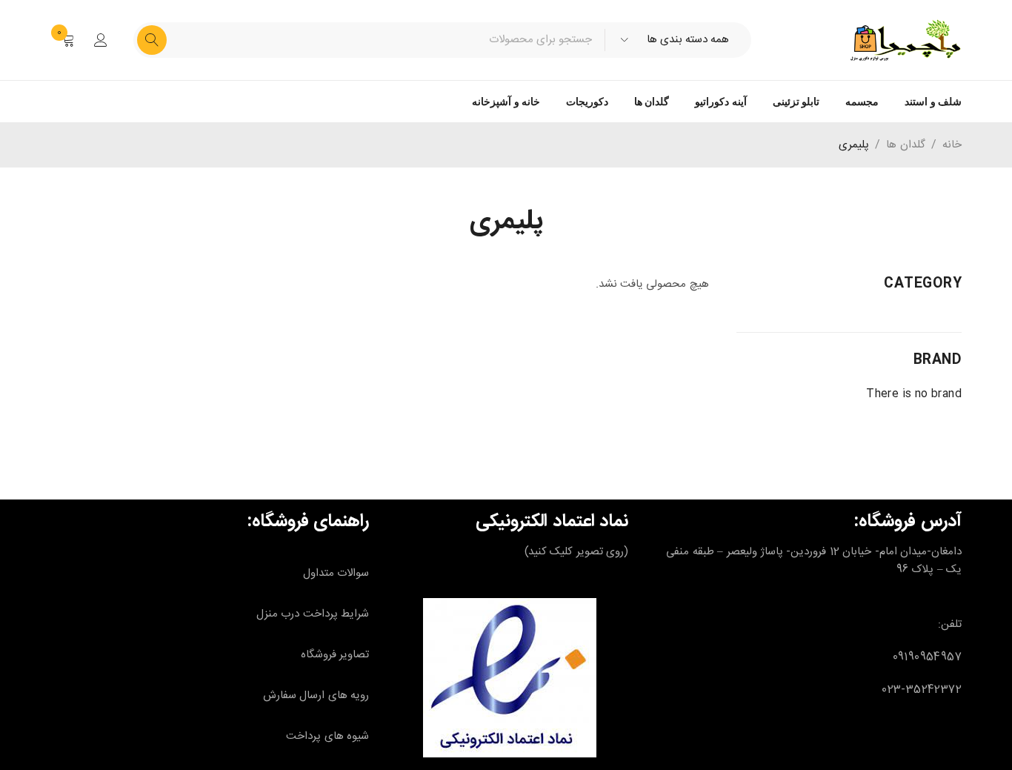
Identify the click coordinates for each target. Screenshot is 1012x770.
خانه (952, 145)
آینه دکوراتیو (720, 101)
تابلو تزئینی (796, 101)
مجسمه (862, 101)
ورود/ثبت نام (100, 40)
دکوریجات (587, 101)
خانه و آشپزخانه (506, 101)
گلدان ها (651, 101)
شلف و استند (933, 101)
